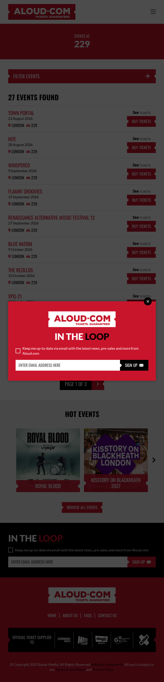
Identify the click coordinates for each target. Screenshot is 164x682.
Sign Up (134, 365)
